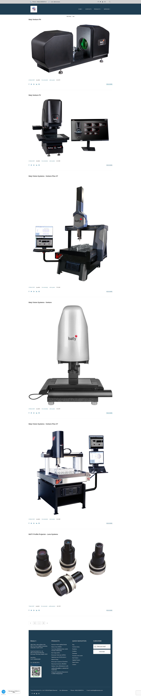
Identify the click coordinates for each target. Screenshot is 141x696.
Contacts (88, 9)
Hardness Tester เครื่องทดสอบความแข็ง (59, 666)
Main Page (69, 16)
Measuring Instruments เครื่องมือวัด (58, 663)
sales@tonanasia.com (35, 664)
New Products (75, 657)
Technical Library (76, 646)
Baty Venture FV (35, 95)
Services (106, 9)
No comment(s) (45, 80)
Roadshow (74, 649)
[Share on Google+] (34, 84)
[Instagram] (104, 2)
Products (97, 9)
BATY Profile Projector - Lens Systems (43, 534)
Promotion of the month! (77, 655)
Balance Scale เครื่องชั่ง (56, 646)
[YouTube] (102, 2)
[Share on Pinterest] (39, 84)
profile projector (52, 606)
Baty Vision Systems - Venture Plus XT (43, 176)
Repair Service (75, 662)
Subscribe (102, 651)
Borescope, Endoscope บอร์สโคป (58, 655)
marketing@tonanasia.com (96, 690)
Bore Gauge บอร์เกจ (55, 652)
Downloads (74, 653)
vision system (52, 80)
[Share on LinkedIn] (36, 84)
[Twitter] (100, 2)
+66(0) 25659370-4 (41, 1)
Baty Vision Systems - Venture (40, 302)
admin (38, 80)
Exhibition (74, 651)
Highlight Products (76, 660)
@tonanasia (35, 665)
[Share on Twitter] (31, 84)
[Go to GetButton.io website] (3, 694)
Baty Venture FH (35, 19)
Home (80, 9)
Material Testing (54, 659)
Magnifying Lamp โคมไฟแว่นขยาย (58, 657)
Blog (73, 644)
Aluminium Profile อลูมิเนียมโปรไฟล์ (59, 644)
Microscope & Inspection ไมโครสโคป (59, 661)
